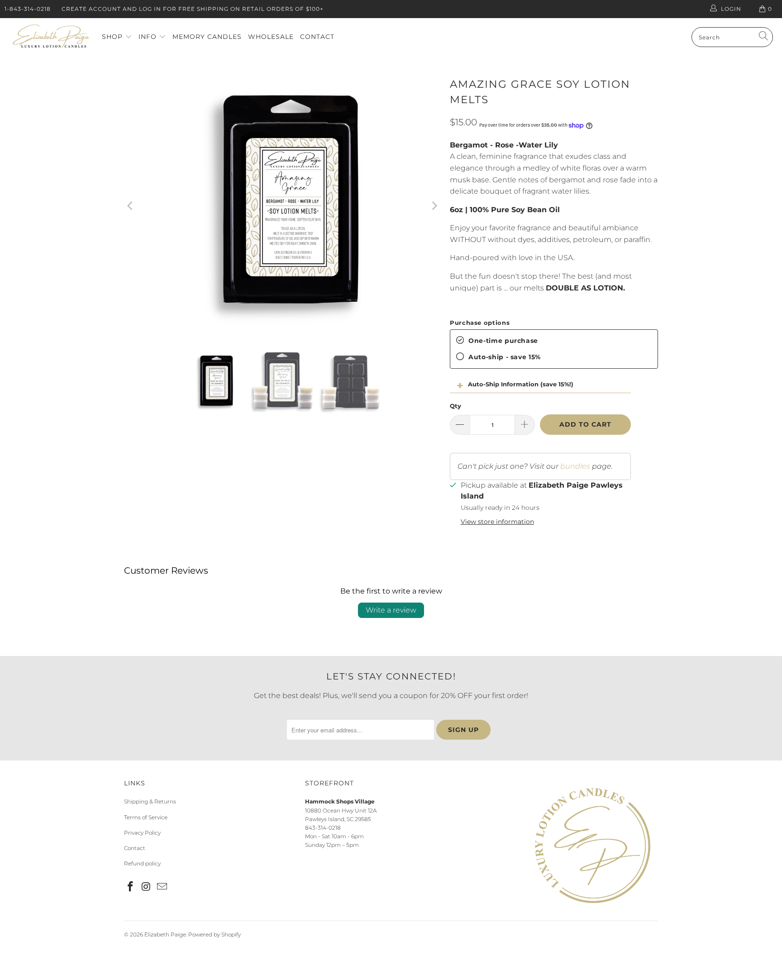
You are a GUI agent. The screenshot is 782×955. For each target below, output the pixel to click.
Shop (113, 37)
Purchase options (480, 322)
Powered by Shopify (214, 934)
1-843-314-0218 (28, 8)
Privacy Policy (142, 832)
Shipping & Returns (150, 801)
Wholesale (271, 37)
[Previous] (131, 206)
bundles (575, 466)
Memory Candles (207, 37)
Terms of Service (145, 817)
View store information (497, 521)
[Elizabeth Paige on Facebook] (131, 887)
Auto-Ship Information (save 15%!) (520, 384)
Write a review (391, 610)
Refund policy (142, 863)
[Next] (434, 206)
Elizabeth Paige (165, 934)
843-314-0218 (323, 827)
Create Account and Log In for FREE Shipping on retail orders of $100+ (193, 8)
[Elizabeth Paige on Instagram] (146, 887)
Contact (317, 37)
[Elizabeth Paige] (51, 37)
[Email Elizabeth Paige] (162, 887)
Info (148, 37)
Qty (455, 405)
